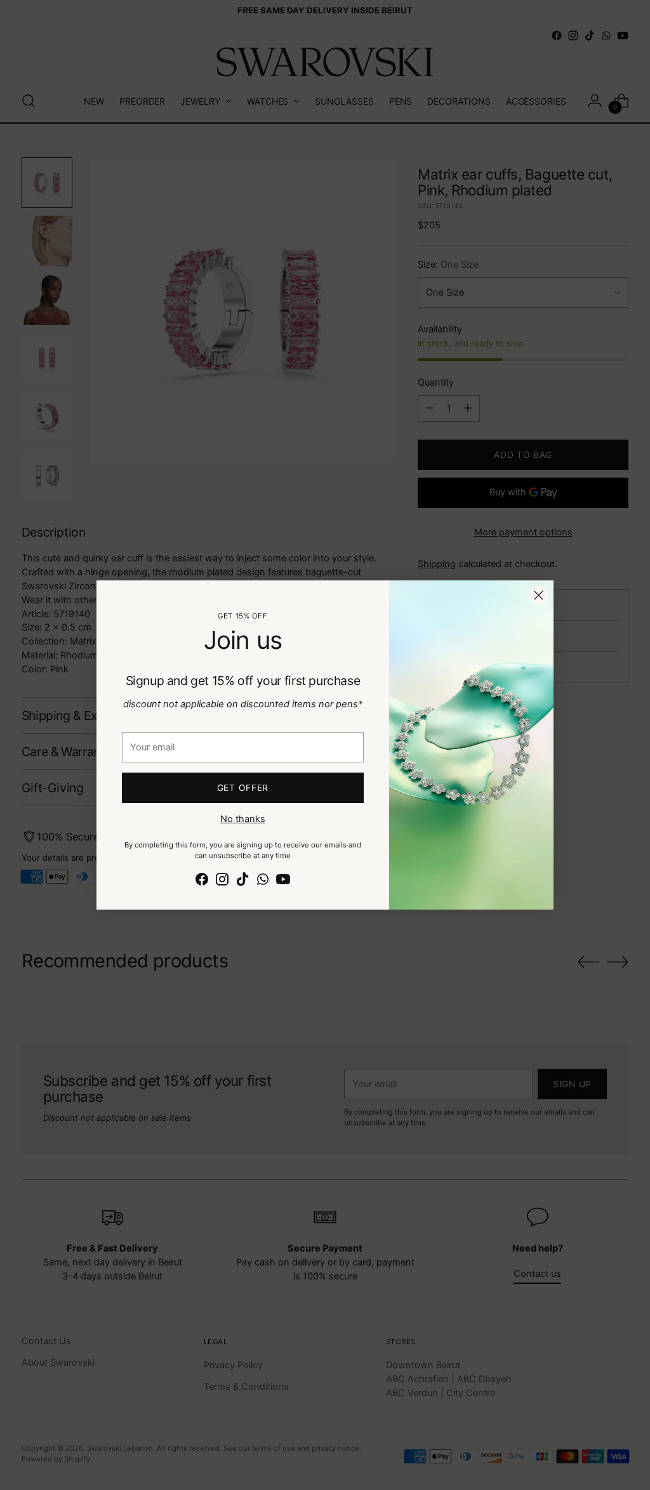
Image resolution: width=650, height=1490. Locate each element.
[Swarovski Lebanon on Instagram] (222, 881)
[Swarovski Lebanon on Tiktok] (242, 881)
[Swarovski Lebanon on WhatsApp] (262, 881)
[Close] (538, 595)
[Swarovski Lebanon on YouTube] (283, 881)
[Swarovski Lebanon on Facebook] (201, 881)
